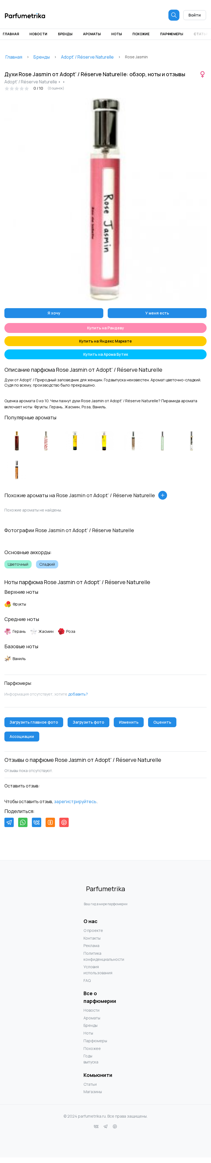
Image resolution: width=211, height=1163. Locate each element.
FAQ (87, 980)
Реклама (91, 945)
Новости (38, 34)
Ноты (116, 34)
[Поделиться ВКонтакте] (36, 822)
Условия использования (95, 969)
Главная (11, 34)
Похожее (92, 1048)
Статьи (201, 34)
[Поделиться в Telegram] (9, 822)
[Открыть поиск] (173, 15)
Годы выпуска (91, 1059)
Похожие (140, 34)
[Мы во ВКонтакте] (96, 1126)
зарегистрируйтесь (75, 801)
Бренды (65, 34)
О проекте (93, 930)
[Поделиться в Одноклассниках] (50, 822)
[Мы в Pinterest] (115, 1126)
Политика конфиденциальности (95, 956)
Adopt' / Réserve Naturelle (87, 57)
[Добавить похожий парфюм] (162, 495)
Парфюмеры (171, 34)
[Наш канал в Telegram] (105, 1126)
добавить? (78, 694)
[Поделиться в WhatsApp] (22, 822)
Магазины (93, 1091)
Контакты (92, 938)
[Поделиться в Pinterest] (64, 822)
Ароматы (92, 34)
